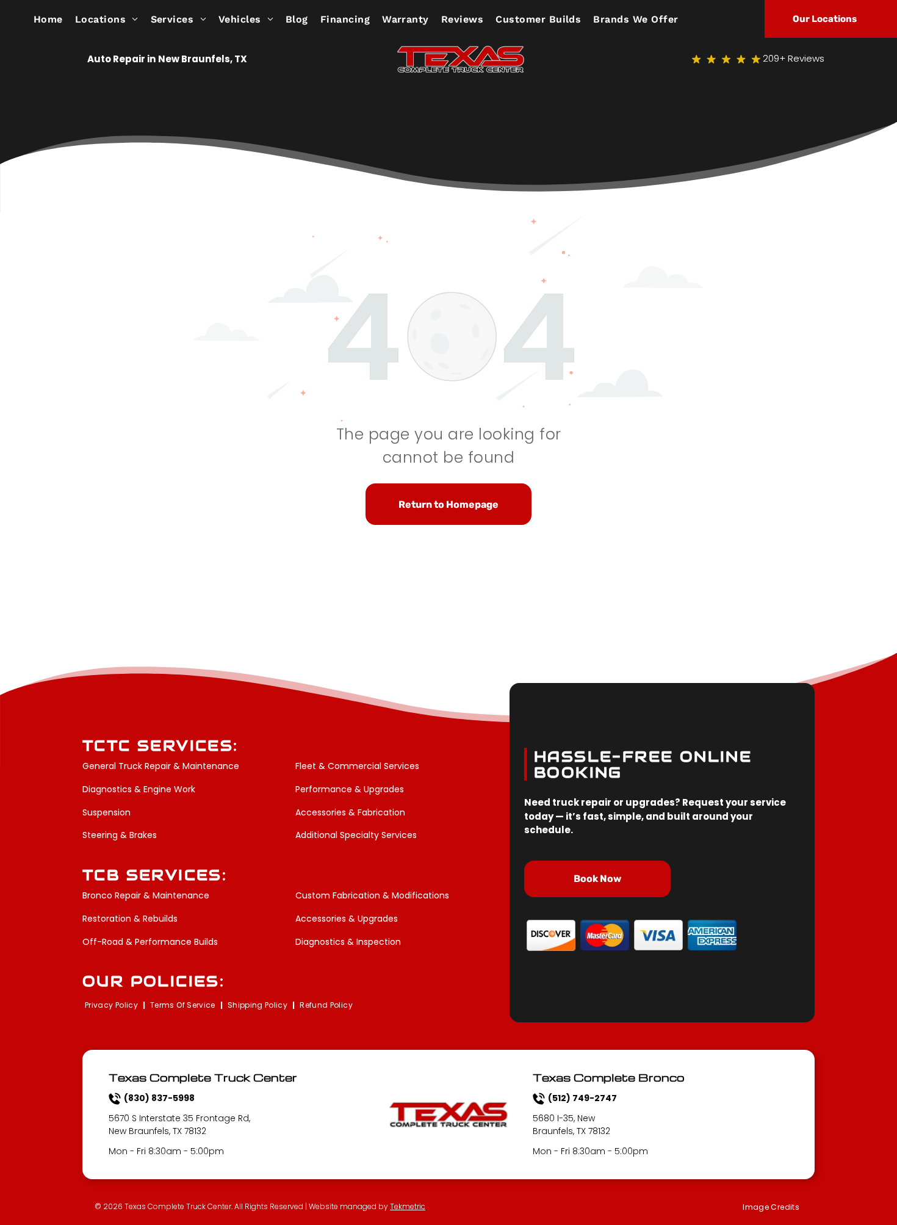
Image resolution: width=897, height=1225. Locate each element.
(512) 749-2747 (582, 1098)
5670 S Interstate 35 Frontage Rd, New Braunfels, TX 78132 (179, 1124)
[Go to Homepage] (460, 52)
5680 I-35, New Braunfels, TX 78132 (571, 1124)
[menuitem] (54, 18)
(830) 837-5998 (159, 1098)
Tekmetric (407, 1206)
